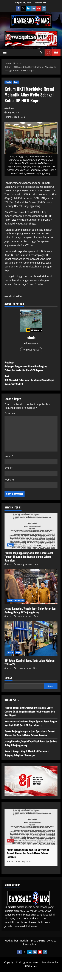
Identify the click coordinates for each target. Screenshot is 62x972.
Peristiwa (19, 600)
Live (56, 52)
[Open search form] (41, 52)
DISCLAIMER (38, 940)
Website (9, 479)
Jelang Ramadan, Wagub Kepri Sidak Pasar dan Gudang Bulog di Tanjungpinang (30, 610)
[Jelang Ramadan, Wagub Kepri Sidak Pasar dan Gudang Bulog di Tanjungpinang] (31, 586)
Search (8, 677)
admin (10, 108)
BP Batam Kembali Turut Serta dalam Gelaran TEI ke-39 (29, 662)
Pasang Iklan (30, 944)
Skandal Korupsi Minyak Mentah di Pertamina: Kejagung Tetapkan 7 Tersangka (27, 753)
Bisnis (8, 82)
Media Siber (11, 940)
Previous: (26, 366)
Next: (29, 380)
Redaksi (24, 940)
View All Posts (31, 349)
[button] (5, 52)
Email (9, 467)
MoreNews (48, 962)
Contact (51, 940)
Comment (11, 413)
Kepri (16, 82)
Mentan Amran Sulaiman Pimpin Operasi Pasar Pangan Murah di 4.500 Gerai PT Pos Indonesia (31, 723)
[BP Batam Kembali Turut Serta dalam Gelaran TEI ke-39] (31, 638)
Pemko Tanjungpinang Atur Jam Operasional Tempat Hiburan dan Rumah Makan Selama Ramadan (29, 556)
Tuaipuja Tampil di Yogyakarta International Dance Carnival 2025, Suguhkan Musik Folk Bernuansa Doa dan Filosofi (30, 711)
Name (9, 456)
